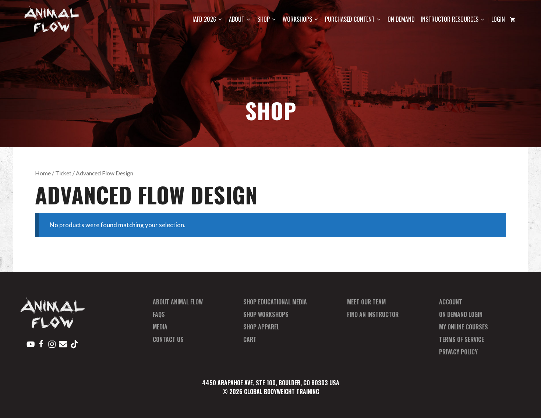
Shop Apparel (261, 326)
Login (498, 19)
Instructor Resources (449, 19)
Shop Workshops (266, 314)
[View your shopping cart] (512, 19)
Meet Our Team (366, 301)
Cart (250, 339)
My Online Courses (463, 326)
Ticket (63, 173)
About (236, 19)
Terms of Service (461, 339)
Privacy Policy (458, 351)
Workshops (297, 19)
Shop (263, 19)
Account (450, 301)
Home (43, 173)
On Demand (401, 19)
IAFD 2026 (204, 19)
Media (160, 326)
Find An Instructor (373, 314)
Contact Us (168, 339)
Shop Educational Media (275, 301)
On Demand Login (460, 314)
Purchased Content (350, 19)
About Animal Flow (178, 301)
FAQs (159, 314)
